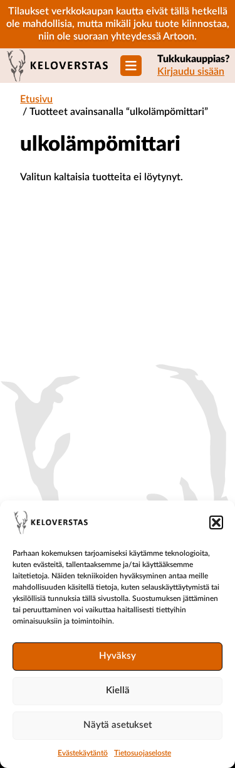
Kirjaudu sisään (190, 72)
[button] (216, 522)
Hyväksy (117, 656)
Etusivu (36, 99)
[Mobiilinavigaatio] (131, 65)
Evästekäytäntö (83, 753)
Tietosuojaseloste (142, 753)
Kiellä (118, 690)
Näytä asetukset (117, 725)
